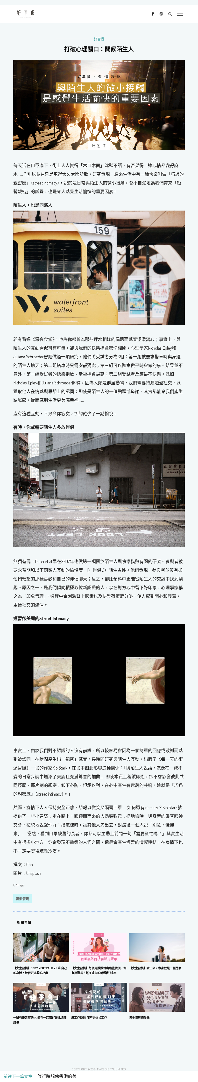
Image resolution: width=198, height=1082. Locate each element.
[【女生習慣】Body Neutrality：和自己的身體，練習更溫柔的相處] (41, 947)
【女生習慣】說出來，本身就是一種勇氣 (155, 968)
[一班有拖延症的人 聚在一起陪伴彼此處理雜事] (41, 996)
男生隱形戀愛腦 (139, 1017)
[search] (170, 13)
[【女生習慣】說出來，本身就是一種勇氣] (157, 947)
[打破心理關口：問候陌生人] (99, 104)
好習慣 (99, 39)
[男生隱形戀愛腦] (157, 996)
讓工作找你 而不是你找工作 (89, 1017)
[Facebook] (153, 13)
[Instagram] (161, 13)
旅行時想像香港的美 (55, 1076)
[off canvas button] (180, 14)
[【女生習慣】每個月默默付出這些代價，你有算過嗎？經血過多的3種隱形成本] (99, 947)
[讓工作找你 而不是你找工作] (99, 996)
